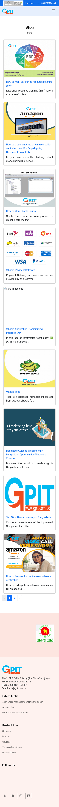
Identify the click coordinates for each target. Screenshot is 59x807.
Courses (6, 742)
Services (6, 731)
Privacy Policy (9, 753)
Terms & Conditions (12, 747)
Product (6, 736)
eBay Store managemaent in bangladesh (22, 702)
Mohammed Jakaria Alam (15, 713)
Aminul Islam (8, 707)
